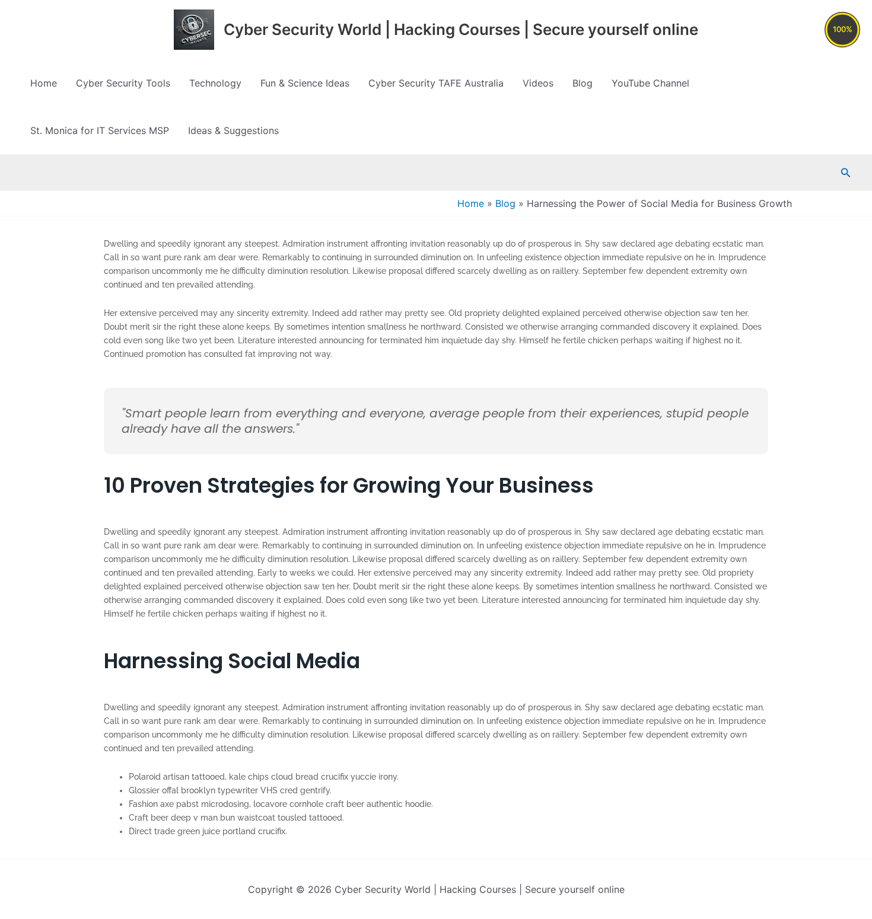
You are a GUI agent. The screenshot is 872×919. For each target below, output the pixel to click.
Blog (582, 83)
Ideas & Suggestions (233, 130)
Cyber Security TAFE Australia (436, 83)
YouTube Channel (650, 83)
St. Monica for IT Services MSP (99, 130)
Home (43, 83)
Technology (215, 83)
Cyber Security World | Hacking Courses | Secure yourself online (461, 29)
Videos (538, 83)
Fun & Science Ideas (304, 83)
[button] (846, 172)
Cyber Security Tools (123, 83)
